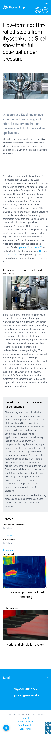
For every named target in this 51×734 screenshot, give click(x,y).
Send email (10, 535)
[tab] (25, 678)
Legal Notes (25, 729)
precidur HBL (10, 255)
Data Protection (25, 725)
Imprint (25, 718)
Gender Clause (25, 722)
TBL (41, 251)
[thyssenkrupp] (14, 10)
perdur (38, 247)
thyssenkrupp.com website (25, 695)
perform (24, 247)
